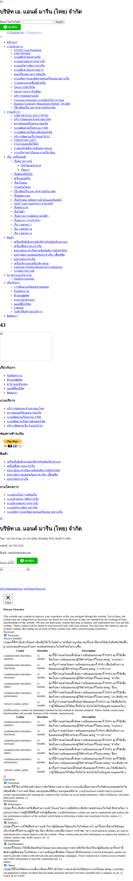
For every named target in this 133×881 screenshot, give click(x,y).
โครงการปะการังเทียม (27, 91)
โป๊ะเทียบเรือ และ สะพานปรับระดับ (35, 107)
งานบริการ (13, 111)
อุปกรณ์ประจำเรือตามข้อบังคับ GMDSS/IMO (40, 250)
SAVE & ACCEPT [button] (14, 875)
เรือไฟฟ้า (19, 211)
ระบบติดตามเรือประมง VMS (31, 127)
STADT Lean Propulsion (28, 50)
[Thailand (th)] (15, 32)
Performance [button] (10, 800)
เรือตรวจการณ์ (23, 161)
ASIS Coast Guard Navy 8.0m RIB (33, 203)
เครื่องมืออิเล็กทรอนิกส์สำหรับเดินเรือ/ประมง (41, 241)
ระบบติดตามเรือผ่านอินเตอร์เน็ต (33, 132)
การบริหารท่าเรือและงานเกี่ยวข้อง (34, 152)
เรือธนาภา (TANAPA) (27, 220)
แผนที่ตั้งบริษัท (22, 304)
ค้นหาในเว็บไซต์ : (11, 21)
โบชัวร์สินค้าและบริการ (28, 311)
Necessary (13, 635)
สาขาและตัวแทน (24, 299)
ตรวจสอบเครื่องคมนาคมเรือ (31, 123)
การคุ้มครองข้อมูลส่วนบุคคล (31, 286)
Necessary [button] (9, 631)
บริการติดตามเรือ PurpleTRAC (32, 136)
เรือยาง (25, 169)
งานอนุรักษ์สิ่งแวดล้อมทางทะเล (33, 148)
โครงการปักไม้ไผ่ (24, 87)
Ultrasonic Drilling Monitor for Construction (38, 267)
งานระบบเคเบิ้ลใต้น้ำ (26, 143)
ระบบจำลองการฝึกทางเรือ (23, 498)
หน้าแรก (12, 42)
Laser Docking (22, 53)
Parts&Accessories (24, 278)
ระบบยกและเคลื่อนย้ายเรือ (30, 82)
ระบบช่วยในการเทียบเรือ (22, 494)
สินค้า (10, 237)
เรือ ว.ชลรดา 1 (23, 224)
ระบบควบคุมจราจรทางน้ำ (30, 61)
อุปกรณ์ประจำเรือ (24, 259)
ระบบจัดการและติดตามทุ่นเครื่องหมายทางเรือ (41, 78)
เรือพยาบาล (21, 207)
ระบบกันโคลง (22, 187)
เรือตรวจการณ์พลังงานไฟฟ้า (31, 216)
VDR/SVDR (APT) (25, 140)
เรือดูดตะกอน (22, 195)
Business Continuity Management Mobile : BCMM (42, 103)
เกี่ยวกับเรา (13, 282)
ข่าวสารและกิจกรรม (19, 275)
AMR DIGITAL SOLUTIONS (31, 115)
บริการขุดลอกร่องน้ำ (26, 95)
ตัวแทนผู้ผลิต (21, 295)
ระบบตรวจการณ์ (24, 270)
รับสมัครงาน (21, 291)
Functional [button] (9, 779)
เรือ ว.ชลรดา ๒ (23, 228)
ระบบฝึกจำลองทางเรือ (27, 57)
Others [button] (7, 861)
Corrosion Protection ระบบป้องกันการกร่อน (39, 100)
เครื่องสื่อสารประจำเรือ (28, 246)
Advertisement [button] (11, 840)
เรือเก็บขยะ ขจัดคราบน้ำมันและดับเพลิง (38, 199)
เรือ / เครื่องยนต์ (16, 156)
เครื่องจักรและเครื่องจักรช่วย (31, 263)
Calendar (19, 307)
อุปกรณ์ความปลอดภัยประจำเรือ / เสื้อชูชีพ (39, 254)
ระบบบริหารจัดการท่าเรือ (29, 65)
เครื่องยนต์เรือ (22, 178)
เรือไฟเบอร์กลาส (31, 165)
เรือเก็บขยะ (20, 182)
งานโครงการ (15, 46)
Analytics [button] (8, 819)
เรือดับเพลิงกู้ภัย (23, 174)
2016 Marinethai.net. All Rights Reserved (22, 588)
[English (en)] (33, 32)
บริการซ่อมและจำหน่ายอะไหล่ (32, 119)
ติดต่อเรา (12, 315)
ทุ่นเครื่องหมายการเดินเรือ (30, 74)
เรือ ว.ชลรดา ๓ (23, 233)
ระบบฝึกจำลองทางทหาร (28, 69)
